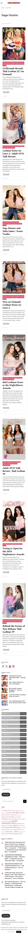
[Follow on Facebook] (3, 666)
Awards (4, 377)
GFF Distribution (8, 821)
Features (15, 62)
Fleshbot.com (15, 819)
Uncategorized (20, 63)
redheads (11, 829)
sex (13, 831)
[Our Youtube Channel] (10, 666)
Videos (4, 65)
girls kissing (18, 823)
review (15, 829)
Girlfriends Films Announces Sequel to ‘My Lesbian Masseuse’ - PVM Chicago (15, 875)
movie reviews (21, 825)
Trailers (12, 223)
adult (5, 810)
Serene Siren (9, 832)
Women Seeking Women (15, 833)
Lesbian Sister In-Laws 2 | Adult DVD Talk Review (13, 153)
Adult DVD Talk (11, 810)
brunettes (8, 815)
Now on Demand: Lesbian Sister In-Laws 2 (12, 305)
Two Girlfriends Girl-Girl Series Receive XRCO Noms (17, 702)
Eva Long (15, 817)
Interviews (10, 825)
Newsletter (9, 63)
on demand (3, 829)
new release (5, 827)
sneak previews (22, 831)
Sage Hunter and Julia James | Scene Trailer (13, 231)
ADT (2, 810)
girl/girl (15, 821)
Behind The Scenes (7, 62)
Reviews (5, 147)
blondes (3, 815)
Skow (16, 831)
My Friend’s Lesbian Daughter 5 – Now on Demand (15, 690)
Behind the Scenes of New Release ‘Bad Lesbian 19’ (14, 629)
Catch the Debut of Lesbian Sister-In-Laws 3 (17, 695)
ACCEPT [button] (18, 931)
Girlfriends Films (8, 823)
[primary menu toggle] (1, 3)
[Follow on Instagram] (13, 666)
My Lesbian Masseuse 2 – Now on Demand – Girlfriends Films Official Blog (15, 883)
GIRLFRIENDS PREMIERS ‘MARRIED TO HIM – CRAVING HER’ (15, 857)
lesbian (15, 825)
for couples (22, 819)
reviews (19, 829)
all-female (9, 813)
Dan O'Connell (18, 814)
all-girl (15, 812)
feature (19, 817)
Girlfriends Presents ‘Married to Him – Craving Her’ (17, 677)
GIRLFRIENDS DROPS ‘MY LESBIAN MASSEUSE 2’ (13, 865)
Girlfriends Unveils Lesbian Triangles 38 (14, 886)
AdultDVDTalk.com (18, 810)
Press (14, 63)
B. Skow (22, 813)
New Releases (21, 62)
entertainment (5, 817)
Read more (6, 92)
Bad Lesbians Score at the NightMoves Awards (13, 385)
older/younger (23, 827)
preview (8, 829)
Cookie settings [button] (11, 931)
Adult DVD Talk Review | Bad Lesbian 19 (14, 471)
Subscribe (5, 794)
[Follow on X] (6, 666)
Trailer (2, 833)
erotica (12, 817)
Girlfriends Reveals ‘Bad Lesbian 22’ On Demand (13, 71)
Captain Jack (13, 815)
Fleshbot (10, 819)
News (4, 63)
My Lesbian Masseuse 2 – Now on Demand (16, 683)
